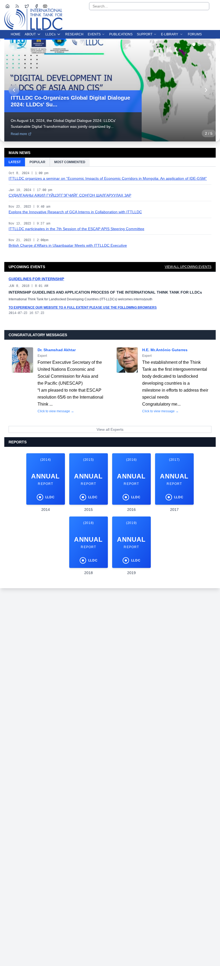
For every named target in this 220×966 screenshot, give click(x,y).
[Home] (7, 6)
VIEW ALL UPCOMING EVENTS (188, 267)
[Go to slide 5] (209, 44)
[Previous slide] (14, 90)
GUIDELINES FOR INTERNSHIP (36, 279)
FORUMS (195, 34)
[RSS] (17, 6)
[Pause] (13, 47)
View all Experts (110, 429)
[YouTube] (45, 6)
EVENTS (94, 34)
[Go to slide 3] (199, 44)
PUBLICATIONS (121, 34)
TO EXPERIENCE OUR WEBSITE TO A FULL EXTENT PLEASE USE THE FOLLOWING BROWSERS (83, 307)
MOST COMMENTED (69, 162)
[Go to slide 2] (193, 44)
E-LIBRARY (169, 34)
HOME (15, 34)
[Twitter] (27, 6)
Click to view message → (56, 411)
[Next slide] (206, 90)
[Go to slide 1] (188, 44)
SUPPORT (144, 34)
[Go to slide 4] (204, 44)
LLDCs (50, 34)
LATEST (15, 162)
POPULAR (37, 162)
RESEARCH (74, 34)
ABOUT (30, 34)
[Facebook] (36, 6)
